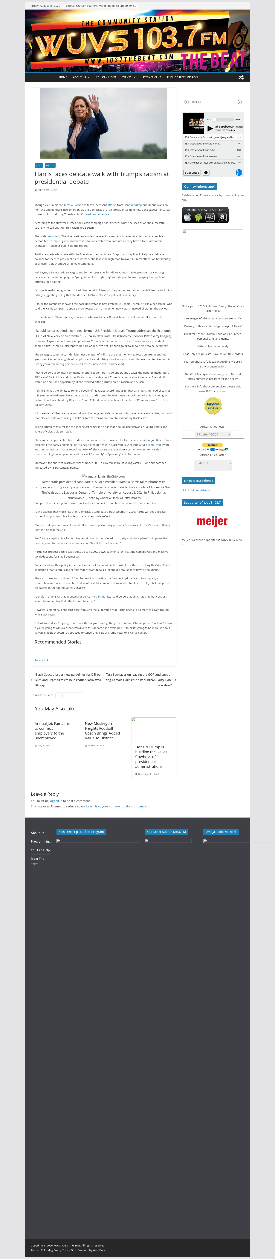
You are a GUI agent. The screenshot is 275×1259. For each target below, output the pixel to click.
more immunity (100, 596)
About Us (37, 833)
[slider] (240, 102)
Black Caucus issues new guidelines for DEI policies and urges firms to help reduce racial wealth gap (68, 679)
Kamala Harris (72, 205)
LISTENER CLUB (151, 77)
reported (53, 236)
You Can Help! (106, 77)
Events (127, 77)
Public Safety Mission (182, 77)
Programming (41, 841)
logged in (55, 801)
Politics (50, 165)
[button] (88, 77)
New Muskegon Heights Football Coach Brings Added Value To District (102, 731)
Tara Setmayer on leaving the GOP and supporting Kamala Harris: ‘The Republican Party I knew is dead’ (139, 679)
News (38, 165)
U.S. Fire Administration (197, 490)
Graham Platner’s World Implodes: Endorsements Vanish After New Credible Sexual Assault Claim (107, 5)
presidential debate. (97, 214)
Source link (41, 660)
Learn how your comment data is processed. (117, 806)
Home (63, 77)
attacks (112, 205)
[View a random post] (241, 77)
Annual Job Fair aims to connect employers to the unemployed (52, 731)
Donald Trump (133, 205)
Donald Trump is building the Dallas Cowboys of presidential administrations (151, 756)
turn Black (98, 295)
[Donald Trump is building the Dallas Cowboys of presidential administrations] (154, 720)
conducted (154, 445)
